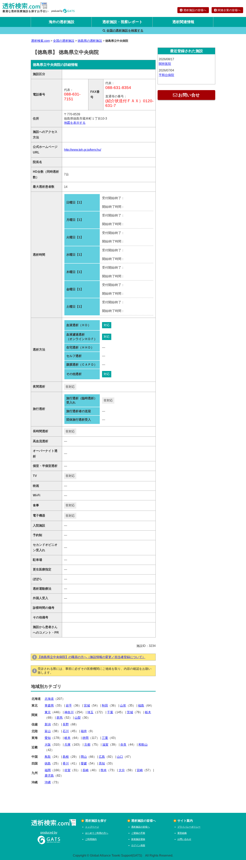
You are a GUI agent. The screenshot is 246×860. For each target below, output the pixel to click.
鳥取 (48, 756)
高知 (102, 763)
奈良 (123, 744)
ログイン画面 (138, 845)
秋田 (105, 705)
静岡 (85, 737)
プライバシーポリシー (188, 827)
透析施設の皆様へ (194, 10)
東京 (48, 712)
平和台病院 (166, 75)
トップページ (92, 827)
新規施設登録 (138, 839)
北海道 (49, 698)
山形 (123, 705)
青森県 (49, 705)
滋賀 (105, 744)
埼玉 (90, 712)
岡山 (84, 756)
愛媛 (84, 763)
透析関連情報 (183, 22)
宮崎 (140, 770)
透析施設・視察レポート (122, 22)
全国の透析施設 (63, 40)
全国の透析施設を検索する (124, 30)
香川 (66, 763)
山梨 (78, 717)
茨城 (130, 712)
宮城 (87, 705)
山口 (120, 756)
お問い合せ (189, 95)
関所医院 (165, 63)
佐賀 (67, 770)
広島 (102, 756)
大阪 (48, 744)
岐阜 (67, 737)
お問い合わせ (184, 839)
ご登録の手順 (138, 833)
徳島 (48, 763)
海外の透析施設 (61, 22)
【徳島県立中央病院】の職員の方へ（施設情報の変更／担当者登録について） (91, 657)
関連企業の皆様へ (229, 10)
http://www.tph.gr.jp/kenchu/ (82, 149)
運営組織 (182, 833)
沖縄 (48, 782)
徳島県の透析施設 (90, 40)
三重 (105, 737)
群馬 (60, 717)
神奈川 (69, 712)
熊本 (104, 770)
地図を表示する (75, 122)
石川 (66, 731)
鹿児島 (49, 775)
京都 (87, 744)
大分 (122, 770)
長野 (66, 724)
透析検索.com (40, 40)
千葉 (110, 712)
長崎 (85, 770)
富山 (48, 731)
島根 (66, 756)
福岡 (48, 770)
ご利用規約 (91, 839)
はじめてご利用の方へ (96, 833)
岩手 (69, 705)
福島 (141, 705)
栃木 (148, 712)
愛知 (48, 737)
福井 (84, 731)
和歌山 (143, 744)
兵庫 (67, 744)
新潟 (48, 724)
